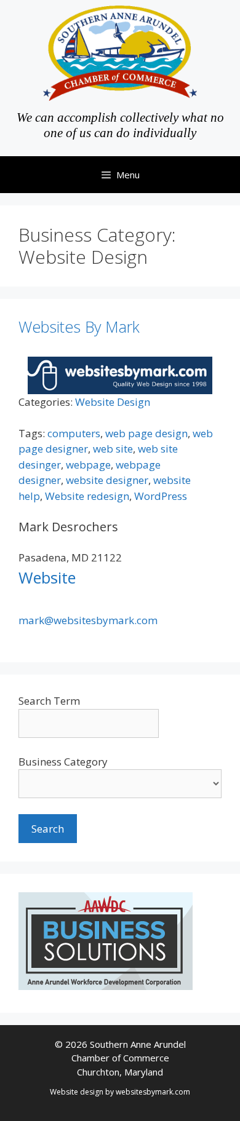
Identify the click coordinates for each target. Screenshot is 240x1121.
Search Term (49, 701)
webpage (88, 465)
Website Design (112, 402)
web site (113, 449)
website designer (107, 480)
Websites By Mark (79, 326)
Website (47, 577)
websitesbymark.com (153, 1092)
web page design (146, 433)
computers (73, 433)
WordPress (160, 496)
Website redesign (87, 496)
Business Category (63, 762)
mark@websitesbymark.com (88, 620)
